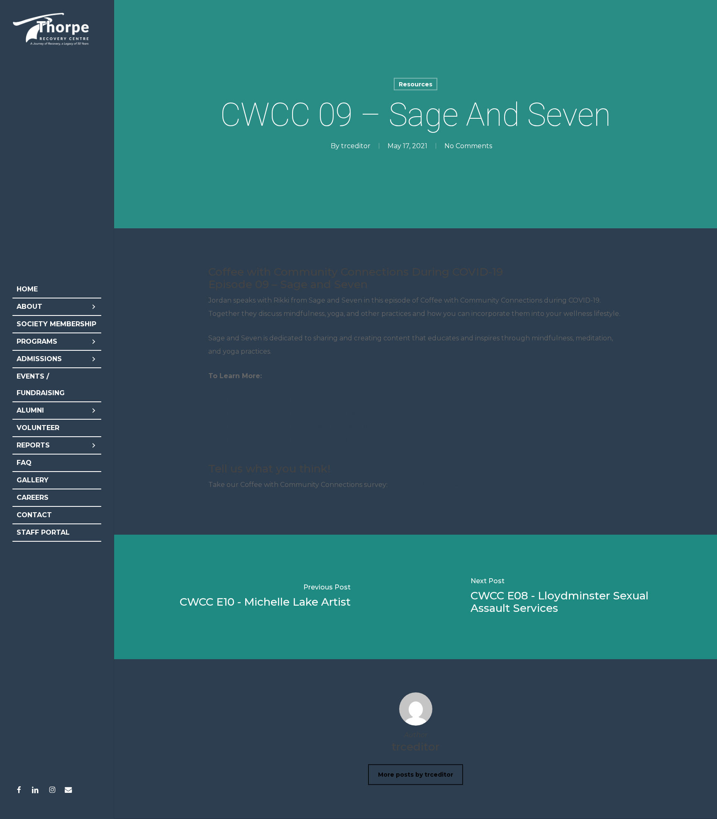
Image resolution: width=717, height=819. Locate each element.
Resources (415, 84)
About (29, 306)
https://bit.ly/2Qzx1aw (424, 485)
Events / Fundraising (41, 384)
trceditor (356, 146)
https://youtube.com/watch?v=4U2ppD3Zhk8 (284, 414)
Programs (37, 341)
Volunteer (38, 428)
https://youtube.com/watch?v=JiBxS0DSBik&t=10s (290, 427)
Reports (33, 445)
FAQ (24, 463)
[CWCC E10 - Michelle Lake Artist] (265, 597)
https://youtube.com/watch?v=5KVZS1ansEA (281, 400)
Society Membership (56, 324)
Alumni (30, 410)
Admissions (39, 359)
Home (27, 289)
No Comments (468, 146)
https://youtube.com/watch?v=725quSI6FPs (281, 440)
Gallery (33, 480)
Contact (34, 515)
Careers (33, 497)
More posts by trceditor (415, 774)
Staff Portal (43, 532)
